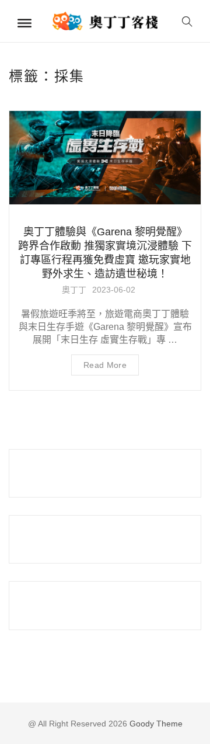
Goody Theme (155, 723)
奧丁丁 (74, 289)
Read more (105, 365)
